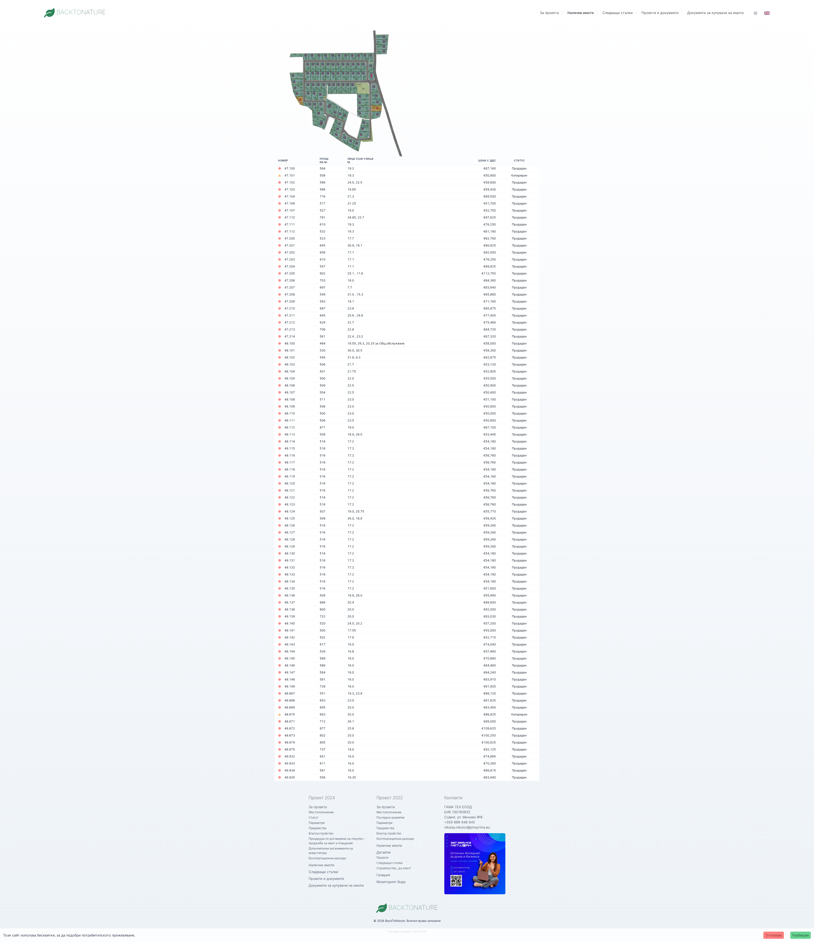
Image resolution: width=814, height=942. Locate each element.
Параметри (317, 822)
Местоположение (321, 812)
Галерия (383, 875)
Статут (313, 817)
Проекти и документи (660, 13)
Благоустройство (321, 833)
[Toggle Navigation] (755, 12)
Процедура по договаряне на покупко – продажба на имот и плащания (337, 841)
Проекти (382, 857)
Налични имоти (580, 13)
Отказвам (773, 935)
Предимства (317, 828)
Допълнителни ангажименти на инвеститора (331, 851)
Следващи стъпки (617, 13)
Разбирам (800, 935)
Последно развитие (390, 817)
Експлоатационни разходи (327, 858)
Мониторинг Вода (391, 882)
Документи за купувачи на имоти (715, 13)
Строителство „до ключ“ (393, 868)
